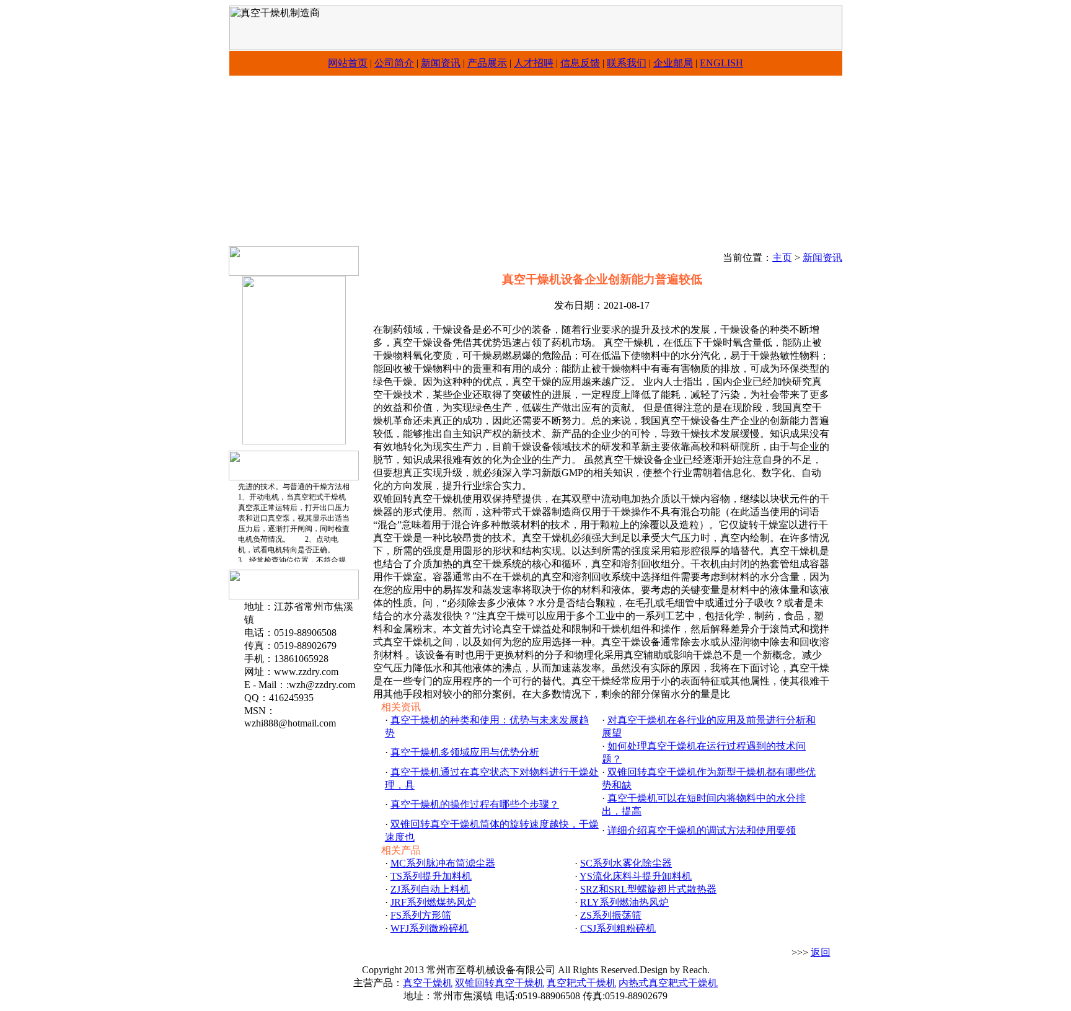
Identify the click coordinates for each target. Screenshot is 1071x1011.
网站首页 (348, 63)
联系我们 (626, 63)
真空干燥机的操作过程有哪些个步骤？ (474, 804)
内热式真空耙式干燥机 (668, 983)
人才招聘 (533, 63)
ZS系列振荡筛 (610, 915)
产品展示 (487, 63)
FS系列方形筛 (420, 915)
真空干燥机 (427, 983)
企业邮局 (673, 63)
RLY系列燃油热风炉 (624, 902)
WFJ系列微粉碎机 (429, 928)
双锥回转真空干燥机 (499, 983)
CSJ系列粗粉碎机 (618, 928)
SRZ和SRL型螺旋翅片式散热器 (648, 889)
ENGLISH (721, 63)
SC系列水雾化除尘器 (626, 863)
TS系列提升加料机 (431, 876)
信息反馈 (580, 63)
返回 (821, 952)
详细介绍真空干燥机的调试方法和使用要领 (701, 830)
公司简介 (394, 63)
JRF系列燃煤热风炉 (433, 902)
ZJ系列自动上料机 (430, 889)
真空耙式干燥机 (581, 983)
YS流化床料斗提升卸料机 (636, 876)
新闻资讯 (441, 63)
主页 (782, 257)
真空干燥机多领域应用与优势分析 (464, 752)
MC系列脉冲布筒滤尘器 (442, 863)
